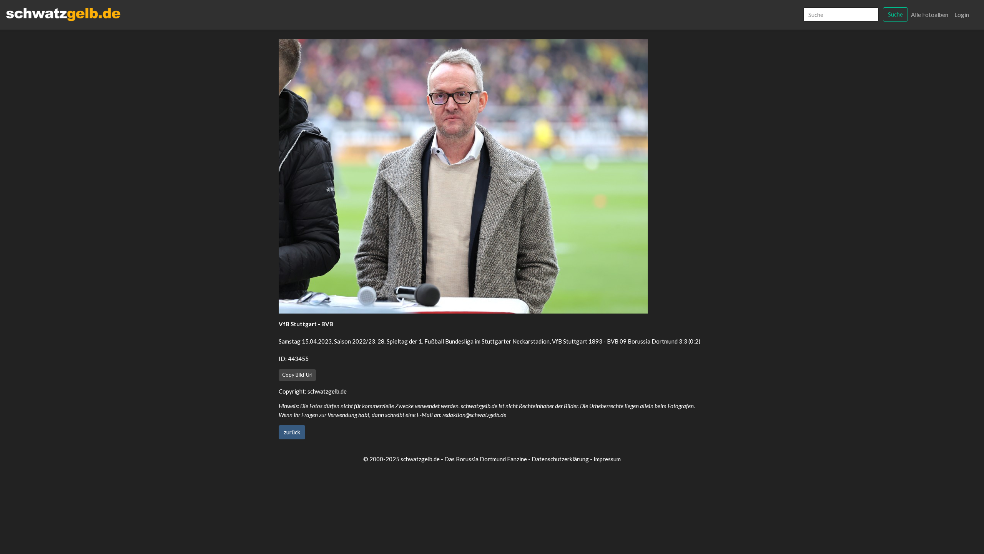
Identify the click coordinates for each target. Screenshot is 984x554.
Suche (895, 14)
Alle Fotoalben (929, 14)
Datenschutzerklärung (560, 459)
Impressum (607, 459)
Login (961, 14)
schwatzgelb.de (327, 391)
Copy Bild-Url (297, 375)
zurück (292, 432)
